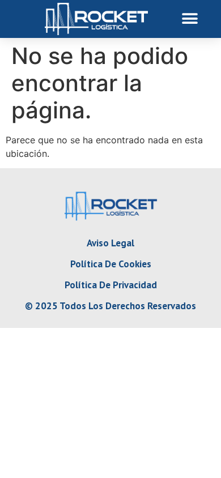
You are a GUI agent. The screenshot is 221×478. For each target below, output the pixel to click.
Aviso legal (110, 243)
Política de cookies (110, 264)
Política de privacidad (111, 285)
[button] (190, 19)
